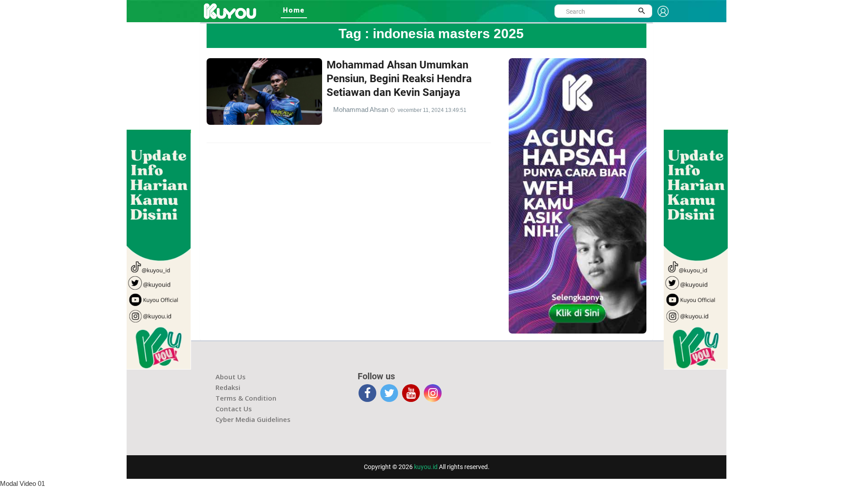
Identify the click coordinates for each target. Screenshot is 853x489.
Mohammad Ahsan (361, 109)
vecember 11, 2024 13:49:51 (432, 110)
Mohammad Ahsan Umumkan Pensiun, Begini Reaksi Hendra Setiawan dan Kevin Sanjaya (399, 79)
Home (294, 10)
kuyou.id (426, 466)
